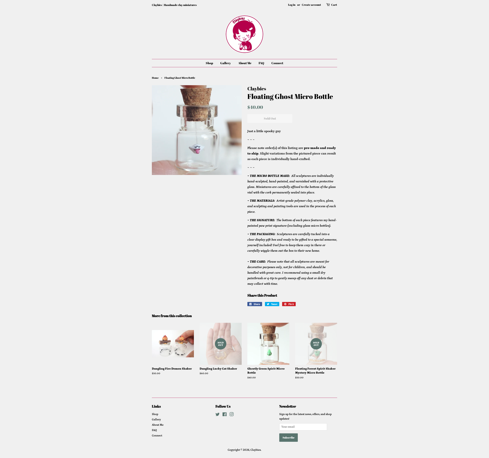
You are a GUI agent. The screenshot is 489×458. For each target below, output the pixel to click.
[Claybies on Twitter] (217, 415)
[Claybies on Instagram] (231, 415)
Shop (209, 63)
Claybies (255, 450)
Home (155, 77)
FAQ (261, 63)
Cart (334, 4)
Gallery (225, 63)
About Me (244, 63)
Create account (311, 4)
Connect (277, 63)
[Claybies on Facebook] (224, 415)
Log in (292, 4)
